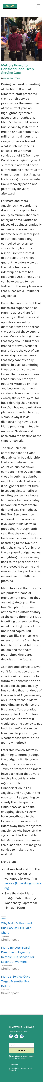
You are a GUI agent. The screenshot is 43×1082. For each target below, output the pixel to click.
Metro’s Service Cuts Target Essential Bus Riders (15, 981)
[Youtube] (16, 1036)
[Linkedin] (22, 1036)
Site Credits (13, 1064)
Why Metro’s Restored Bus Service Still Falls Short (16, 927)
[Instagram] (11, 1036)
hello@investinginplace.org (19, 1031)
